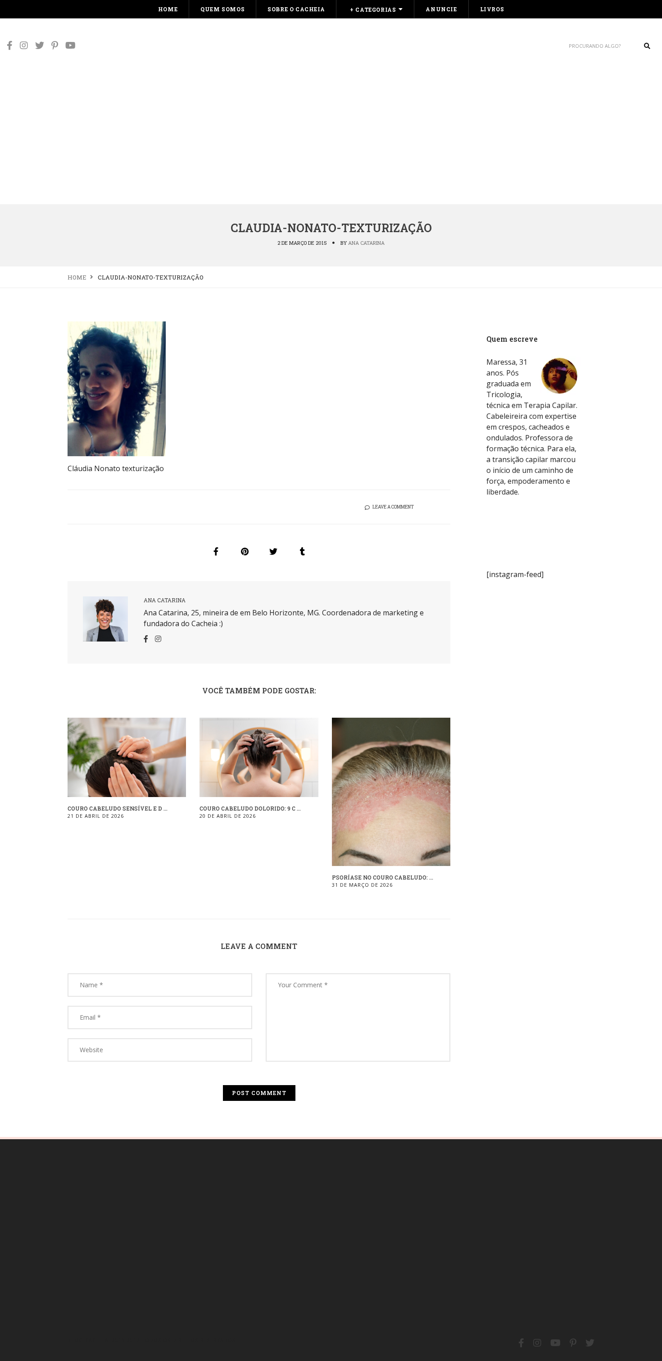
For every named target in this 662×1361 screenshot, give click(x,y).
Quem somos (222, 9)
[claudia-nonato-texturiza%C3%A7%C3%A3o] (216, 551)
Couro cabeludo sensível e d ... (118, 808)
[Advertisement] (331, 136)
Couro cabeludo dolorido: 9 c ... (250, 808)
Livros (492, 9)
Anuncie (441, 9)
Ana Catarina (366, 242)
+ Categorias (373, 9)
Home (167, 9)
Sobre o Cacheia (296, 9)
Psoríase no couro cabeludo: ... (382, 877)
